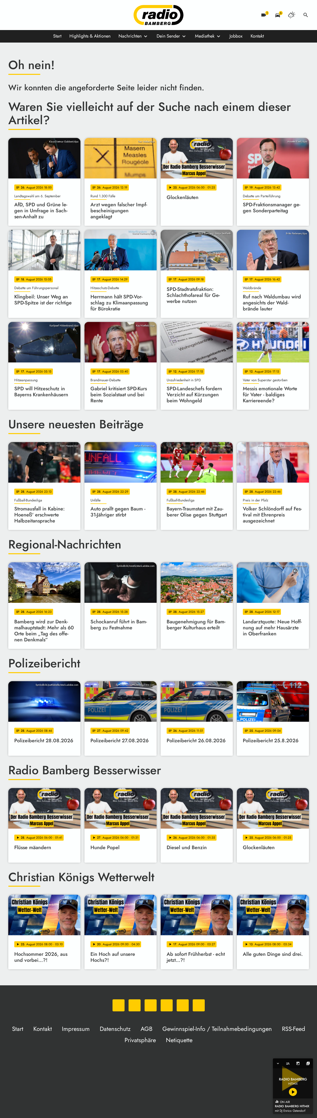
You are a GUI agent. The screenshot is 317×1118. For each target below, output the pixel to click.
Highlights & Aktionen (90, 36)
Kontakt (257, 36)
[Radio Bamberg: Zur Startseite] (159, 15)
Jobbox (236, 36)
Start (57, 36)
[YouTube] (43, 15)
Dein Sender (168, 36)
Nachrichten (130, 36)
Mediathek (205, 36)
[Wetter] (292, 15)
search (306, 15)
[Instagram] (33, 15)
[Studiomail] (53, 15)
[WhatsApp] (13, 15)
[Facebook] (23, 15)
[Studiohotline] (63, 15)
